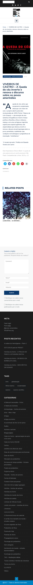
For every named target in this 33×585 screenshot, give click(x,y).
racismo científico (18, 390)
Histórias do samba (10, 498)
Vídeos (6, 571)
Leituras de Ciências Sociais (12, 502)
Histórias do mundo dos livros (13, 495)
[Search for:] (8, 2)
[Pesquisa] (29, 2)
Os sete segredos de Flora (12, 524)
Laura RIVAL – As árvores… (12, 221)
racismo (8, 390)
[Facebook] (21, 5)
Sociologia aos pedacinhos (12, 554)
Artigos (6, 416)
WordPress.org (9, 330)
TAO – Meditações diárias (12, 557)
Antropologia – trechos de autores (15, 409)
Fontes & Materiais (10, 478)
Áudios (6, 426)
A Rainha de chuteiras (11, 406)
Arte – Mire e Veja (9, 412)
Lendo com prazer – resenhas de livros (16, 505)
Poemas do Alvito (9, 535)
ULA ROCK (7, 567)
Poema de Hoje (9, 531)
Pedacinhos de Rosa (10, 528)
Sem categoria (8, 545)
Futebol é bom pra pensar (12, 482)
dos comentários (11, 328)
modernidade (21, 386)
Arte (7, 382)
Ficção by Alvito (9, 471)
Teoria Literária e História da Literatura (16, 561)
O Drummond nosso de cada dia (14, 515)
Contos (6, 445)
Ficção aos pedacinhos (11, 468)
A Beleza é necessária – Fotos (13, 402)
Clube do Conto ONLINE (11, 442)
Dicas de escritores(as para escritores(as (17, 452)
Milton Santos (10, 386)
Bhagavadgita (8, 433)
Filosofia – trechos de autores (13, 475)
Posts (7, 326)
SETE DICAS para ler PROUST (13, 348)
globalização (15, 382)
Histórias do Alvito (10, 492)
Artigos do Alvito (9, 419)
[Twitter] (18, 5)
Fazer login (7, 323)
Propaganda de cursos (11, 538)
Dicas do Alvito (9, 455)
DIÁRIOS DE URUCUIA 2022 (13, 449)
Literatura (7, 509)
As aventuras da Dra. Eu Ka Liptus (14, 423)
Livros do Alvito (9, 512)
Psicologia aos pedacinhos (12, 541)
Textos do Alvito (9, 564)
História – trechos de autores (13, 488)
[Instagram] (13, 5)
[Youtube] (15, 5)
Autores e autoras (10, 429)
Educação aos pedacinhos (12, 459)
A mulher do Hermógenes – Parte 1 (15, 343)
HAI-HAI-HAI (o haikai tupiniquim (14, 485)
